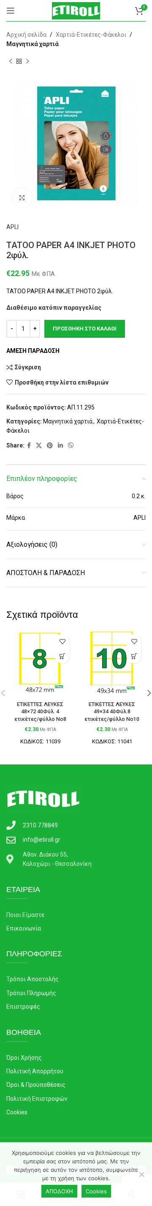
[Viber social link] (70, 445)
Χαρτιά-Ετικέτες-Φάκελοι (91, 34)
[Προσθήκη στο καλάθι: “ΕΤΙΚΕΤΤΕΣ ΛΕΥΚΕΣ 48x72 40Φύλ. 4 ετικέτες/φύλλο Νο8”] (62, 656)
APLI (12, 227)
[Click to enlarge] (22, 197)
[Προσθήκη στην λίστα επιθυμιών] (62, 641)
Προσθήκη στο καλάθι (85, 328)
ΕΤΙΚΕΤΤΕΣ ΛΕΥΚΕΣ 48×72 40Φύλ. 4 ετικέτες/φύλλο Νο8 (40, 711)
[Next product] (27, 61)
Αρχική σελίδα (26, 34)
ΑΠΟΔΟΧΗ (59, 1191)
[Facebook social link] (28, 445)
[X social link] (38, 445)
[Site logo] (76, 10)
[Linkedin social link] (60, 445)
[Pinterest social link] (49, 445)
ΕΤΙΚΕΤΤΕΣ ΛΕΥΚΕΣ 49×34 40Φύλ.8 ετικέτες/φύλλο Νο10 (111, 711)
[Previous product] (10, 61)
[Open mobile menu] (10, 10)
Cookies (96, 1191)
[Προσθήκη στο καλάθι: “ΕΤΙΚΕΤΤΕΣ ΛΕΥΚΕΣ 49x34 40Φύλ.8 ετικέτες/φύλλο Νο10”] (134, 656)
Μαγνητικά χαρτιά (32, 44)
